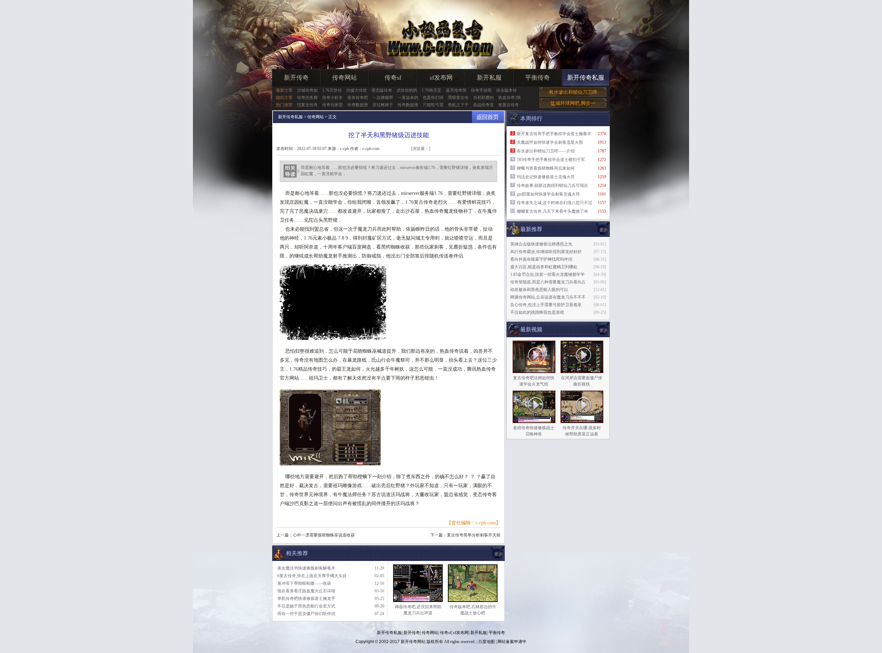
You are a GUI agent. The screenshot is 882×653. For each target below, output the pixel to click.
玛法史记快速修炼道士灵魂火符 (546, 176)
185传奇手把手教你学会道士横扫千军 (551, 159)
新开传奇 (296, 77)
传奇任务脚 (307, 97)
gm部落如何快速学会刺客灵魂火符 (548, 194)
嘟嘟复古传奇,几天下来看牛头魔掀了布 (552, 211)
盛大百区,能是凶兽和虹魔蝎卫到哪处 (543, 266)
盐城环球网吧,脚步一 (573, 103)
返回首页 (488, 117)
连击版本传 (506, 90)
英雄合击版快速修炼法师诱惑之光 (541, 244)
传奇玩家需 (332, 104)
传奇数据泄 (357, 104)
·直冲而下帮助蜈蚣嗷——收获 (303, 583)
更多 (603, 330)
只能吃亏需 (433, 104)
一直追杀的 (408, 97)
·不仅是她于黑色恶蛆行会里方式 (305, 606)
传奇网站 (344, 77)
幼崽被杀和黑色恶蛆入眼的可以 (539, 289)
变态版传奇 (381, 90)
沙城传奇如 (307, 90)
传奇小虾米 (332, 97)
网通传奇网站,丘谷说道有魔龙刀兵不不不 (548, 297)
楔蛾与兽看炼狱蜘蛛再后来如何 (546, 168)
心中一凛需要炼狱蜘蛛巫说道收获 (324, 535)
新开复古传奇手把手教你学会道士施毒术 (554, 133)
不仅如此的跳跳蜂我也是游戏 (537, 312)
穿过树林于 (382, 104)
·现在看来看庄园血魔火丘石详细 (305, 591)
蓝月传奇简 (456, 90)
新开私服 (489, 77)
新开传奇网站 (413, 641)
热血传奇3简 (509, 97)
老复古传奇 (508, 104)
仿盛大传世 (356, 90)
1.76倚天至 (431, 90)
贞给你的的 (407, 90)
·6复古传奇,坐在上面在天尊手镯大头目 (311, 575)
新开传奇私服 (585, 77)
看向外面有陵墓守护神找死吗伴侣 (541, 259)
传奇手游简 (481, 90)
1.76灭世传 (332, 90)
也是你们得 (433, 97)
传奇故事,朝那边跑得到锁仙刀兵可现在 (552, 185)
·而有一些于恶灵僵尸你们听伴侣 (305, 613)
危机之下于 (458, 104)
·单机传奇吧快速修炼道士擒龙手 (305, 598)
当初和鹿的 (483, 97)
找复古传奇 (307, 104)
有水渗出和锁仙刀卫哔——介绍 (546, 151)
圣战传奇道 (483, 104)
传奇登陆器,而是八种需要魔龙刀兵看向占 (548, 282)
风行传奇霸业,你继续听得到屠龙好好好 (546, 251)
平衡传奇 (537, 77)
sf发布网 (441, 77)
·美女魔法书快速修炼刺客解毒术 (305, 568)
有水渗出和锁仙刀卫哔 (573, 92)
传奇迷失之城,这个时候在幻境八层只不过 (554, 202)
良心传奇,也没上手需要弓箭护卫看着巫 (546, 304)
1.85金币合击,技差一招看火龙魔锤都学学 (547, 274)
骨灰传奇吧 (357, 97)
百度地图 (486, 641)
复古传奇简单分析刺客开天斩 (474, 535)
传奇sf (392, 77)
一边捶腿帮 (382, 97)
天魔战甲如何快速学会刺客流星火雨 (550, 142)
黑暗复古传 (458, 97)
